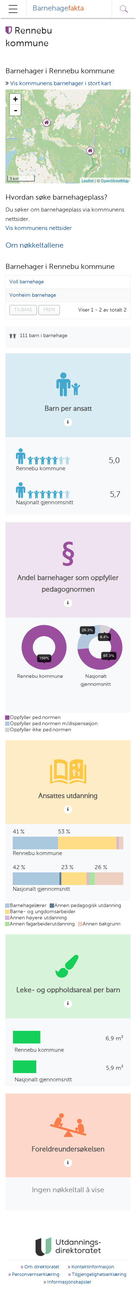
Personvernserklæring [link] (35, 1274)
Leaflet (88, 180)
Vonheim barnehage (32, 295)
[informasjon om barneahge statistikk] (68, 422)
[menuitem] (58, 9)
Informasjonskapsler (68, 1282)
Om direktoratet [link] (41, 1267)
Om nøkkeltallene (34, 245)
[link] (68, 1246)
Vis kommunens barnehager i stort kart (60, 84)
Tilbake (23, 310)
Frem (49, 310)
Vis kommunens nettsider (38, 228)
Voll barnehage (26, 281)
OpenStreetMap (115, 180)
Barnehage (58, 8)
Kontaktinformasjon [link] (92, 1267)
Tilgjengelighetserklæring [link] (98, 1274)
